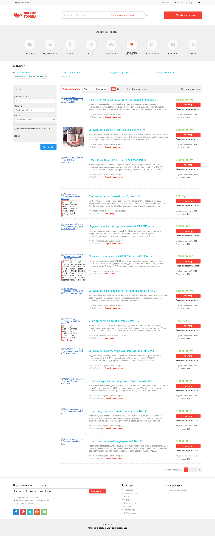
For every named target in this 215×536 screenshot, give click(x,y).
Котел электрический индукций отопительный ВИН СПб (122, 381)
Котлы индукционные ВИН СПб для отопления (117, 159)
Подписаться (97, 491)
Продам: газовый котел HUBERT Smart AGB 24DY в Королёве (122, 256)
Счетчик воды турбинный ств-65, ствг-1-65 (114, 196)
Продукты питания (166, 72)
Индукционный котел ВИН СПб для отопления (117, 129)
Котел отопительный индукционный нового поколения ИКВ (122, 99)
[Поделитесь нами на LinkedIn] (44, 512)
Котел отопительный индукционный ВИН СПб (117, 441)
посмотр (188, 104)
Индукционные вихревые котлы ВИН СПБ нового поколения (122, 290)
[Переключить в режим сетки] (118, 89)
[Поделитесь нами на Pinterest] (23, 512)
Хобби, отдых (130, 513)
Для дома (19, 66)
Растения (67, 76)
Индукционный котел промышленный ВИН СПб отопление (122, 226)
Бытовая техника (23, 72)
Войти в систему (184, 2)
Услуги (126, 500)
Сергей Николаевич (114, 117)
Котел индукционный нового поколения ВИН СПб (119, 411)
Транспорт (128, 490)
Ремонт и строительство (30, 76)
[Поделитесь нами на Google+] (37, 512)
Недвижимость (130, 493)
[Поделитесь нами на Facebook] (16, 512)
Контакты (165, 2)
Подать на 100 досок (176, 490)
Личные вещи (130, 503)
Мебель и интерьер (72, 72)
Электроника (129, 510)
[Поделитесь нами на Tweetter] (30, 512)
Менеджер (109, 213)
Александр (110, 274)
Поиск (50, 146)
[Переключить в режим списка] (113, 89)
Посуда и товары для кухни (123, 72)
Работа (127, 497)
